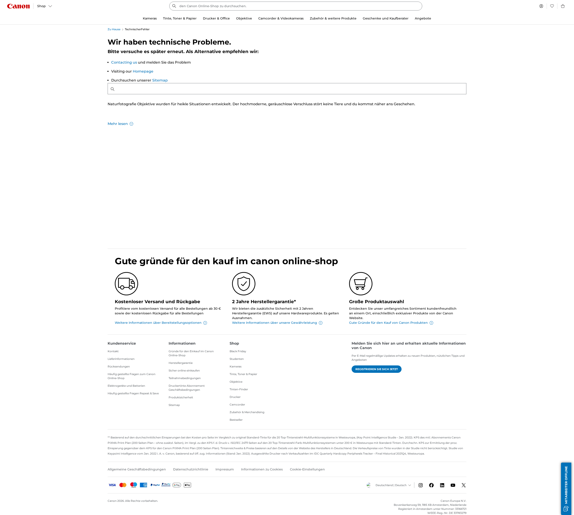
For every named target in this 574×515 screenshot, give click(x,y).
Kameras (235, 366)
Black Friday (238, 351)
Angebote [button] (423, 18)
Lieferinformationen (121, 358)
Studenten (237, 358)
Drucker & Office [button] (216, 18)
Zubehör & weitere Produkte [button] (333, 18)
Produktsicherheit (181, 397)
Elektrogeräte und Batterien (126, 385)
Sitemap (160, 80)
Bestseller (236, 419)
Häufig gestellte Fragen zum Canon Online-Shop (131, 376)
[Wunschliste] (552, 6)
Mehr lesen (118, 124)
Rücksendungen (119, 366)
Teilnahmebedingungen (185, 378)
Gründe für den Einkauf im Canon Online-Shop (191, 353)
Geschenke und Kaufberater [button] (386, 18)
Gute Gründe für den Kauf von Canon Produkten (388, 323)
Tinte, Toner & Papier (243, 374)
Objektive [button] (244, 18)
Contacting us (124, 62)
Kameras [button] (150, 18)
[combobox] (295, 6)
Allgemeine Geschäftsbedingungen (137, 469)
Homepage (143, 71)
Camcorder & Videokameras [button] (281, 18)
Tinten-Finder (239, 389)
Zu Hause (114, 29)
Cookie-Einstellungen (307, 469)
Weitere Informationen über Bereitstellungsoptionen (158, 323)
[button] (566, 489)
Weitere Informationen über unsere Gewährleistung (274, 323)
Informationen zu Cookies (262, 469)
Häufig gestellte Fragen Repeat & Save (133, 393)
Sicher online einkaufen (184, 370)
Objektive (236, 381)
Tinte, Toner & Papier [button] (180, 18)
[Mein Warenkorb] (563, 6)
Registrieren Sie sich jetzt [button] (376, 369)
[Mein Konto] (541, 6)
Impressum (224, 469)
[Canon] (18, 6)
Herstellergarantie (181, 363)
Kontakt (113, 351)
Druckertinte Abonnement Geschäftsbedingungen (187, 387)
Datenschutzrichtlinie (190, 469)
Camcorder (237, 404)
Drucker (235, 397)
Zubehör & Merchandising (247, 412)
